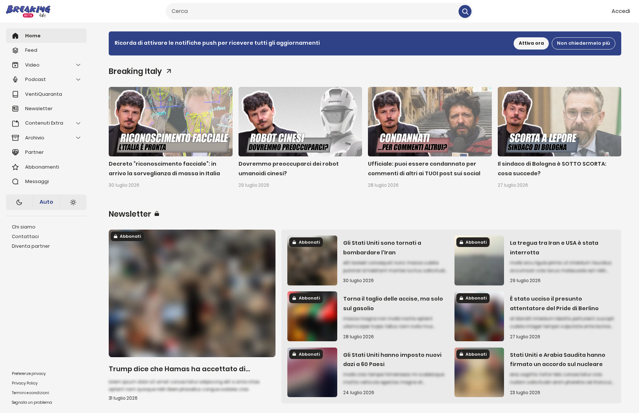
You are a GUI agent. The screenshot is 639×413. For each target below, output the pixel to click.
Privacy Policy (25, 383)
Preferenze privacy (29, 373)
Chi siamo (24, 227)
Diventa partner (31, 246)
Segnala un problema (32, 402)
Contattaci (25, 236)
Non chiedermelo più (583, 43)
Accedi (621, 11)
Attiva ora (531, 43)
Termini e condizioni (30, 393)
